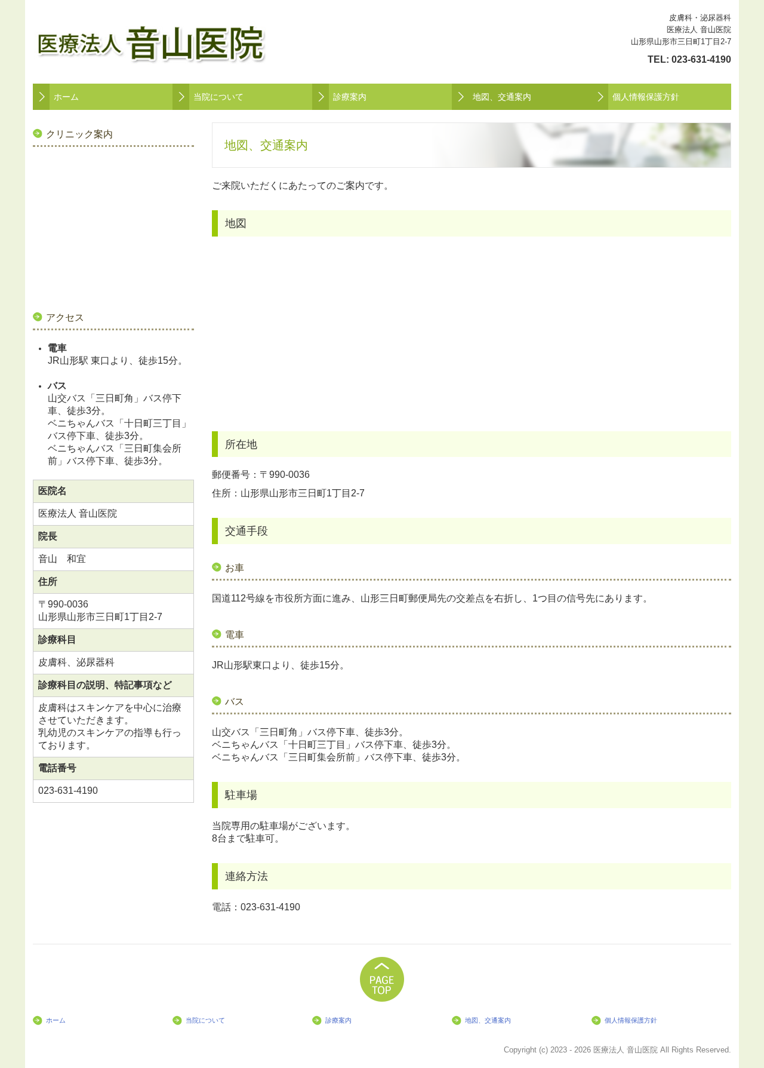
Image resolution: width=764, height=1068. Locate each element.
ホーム (66, 97)
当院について (218, 97)
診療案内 (349, 97)
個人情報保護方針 (645, 97)
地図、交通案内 (502, 97)
